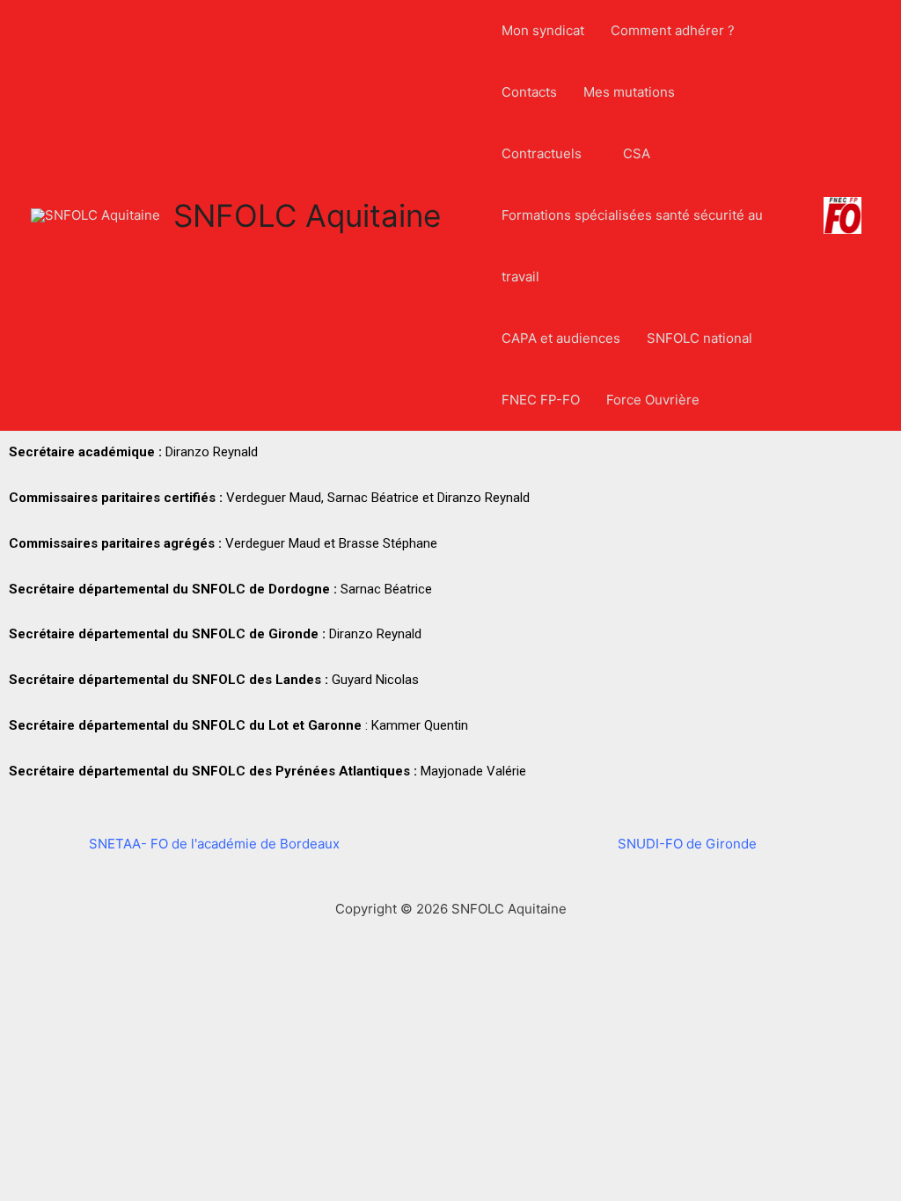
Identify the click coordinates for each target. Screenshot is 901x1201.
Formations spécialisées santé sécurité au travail (632, 246)
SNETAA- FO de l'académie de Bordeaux (214, 843)
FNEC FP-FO (541, 399)
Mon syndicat (543, 30)
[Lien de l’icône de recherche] (464, 216)
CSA (636, 153)
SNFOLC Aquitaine (307, 215)
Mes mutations (629, 92)
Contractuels (542, 153)
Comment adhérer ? (673, 30)
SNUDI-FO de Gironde (687, 843)
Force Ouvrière (653, 399)
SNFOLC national (699, 338)
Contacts (529, 92)
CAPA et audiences (561, 338)
